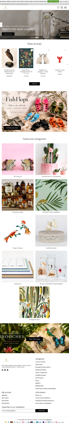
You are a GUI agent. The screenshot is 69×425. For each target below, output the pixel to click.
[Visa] (14, 422)
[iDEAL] (6, 422)
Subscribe (41, 411)
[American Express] (37, 422)
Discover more (8, 34)
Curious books (40, 362)
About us (38, 395)
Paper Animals (18, 248)
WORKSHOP (39, 386)
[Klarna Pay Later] (56, 422)
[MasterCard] (11, 422)
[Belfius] (34, 422)
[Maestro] (31, 422)
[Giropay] (43, 422)
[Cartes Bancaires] (49, 422)
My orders (5, 398)
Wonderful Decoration (42, 367)
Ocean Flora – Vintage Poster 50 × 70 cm (26, 71)
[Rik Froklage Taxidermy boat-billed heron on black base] (9, 58)
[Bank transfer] (17, 422)
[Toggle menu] (65, 7)
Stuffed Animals (51, 248)
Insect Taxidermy (41, 372)
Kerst (37, 380)
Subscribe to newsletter (43, 403)
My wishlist (5, 403)
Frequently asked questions (44, 401)
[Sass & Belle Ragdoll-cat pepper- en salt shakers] (42, 58)
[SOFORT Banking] (23, 422)
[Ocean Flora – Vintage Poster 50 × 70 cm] (26, 58)
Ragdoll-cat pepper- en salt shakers (43, 71)
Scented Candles (17, 212)
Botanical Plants (40, 370)
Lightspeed (48, 419)
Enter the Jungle (34, 339)
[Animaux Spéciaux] (5, 7)
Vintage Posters (34, 320)
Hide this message (53, 1)
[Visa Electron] (29, 422)
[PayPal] (9, 422)
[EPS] (46, 422)
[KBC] (40, 422)
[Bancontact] (20, 422)
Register (4, 395)
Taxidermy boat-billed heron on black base (9, 71)
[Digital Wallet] (52, 422)
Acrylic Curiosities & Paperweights (51, 284)
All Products (18, 176)
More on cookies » (64, 1)
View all (34, 84)
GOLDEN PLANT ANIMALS (51, 212)
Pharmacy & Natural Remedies (45, 389)
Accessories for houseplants (51, 176)
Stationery (17, 284)
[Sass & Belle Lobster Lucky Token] (59, 58)
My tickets (5, 401)
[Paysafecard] (26, 422)
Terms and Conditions (42, 398)
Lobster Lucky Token (60, 71)
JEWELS (37, 383)
